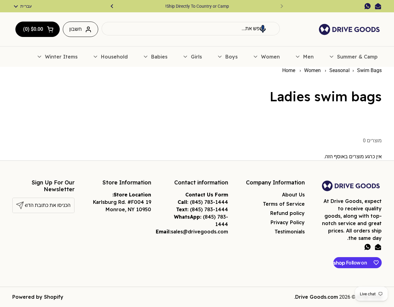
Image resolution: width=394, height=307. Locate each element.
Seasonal (339, 70)
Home (288, 70)
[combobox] (191, 28)
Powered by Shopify (37, 297)
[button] (263, 28)
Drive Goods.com (316, 297)
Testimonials (290, 231)
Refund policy (287, 213)
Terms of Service (284, 204)
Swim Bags (369, 70)
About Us (293, 195)
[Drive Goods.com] (349, 29)
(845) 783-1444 (209, 202)
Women (313, 70)
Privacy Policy (288, 222)
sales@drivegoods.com (199, 231)
